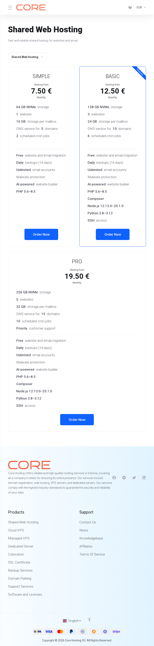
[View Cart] (131, 7)
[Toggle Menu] (9, 7)
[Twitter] (134, 477)
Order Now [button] (41, 234)
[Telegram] (124, 477)
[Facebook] (114, 477)
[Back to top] (89, 619)
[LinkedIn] (144, 477)
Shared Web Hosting (24, 57)
